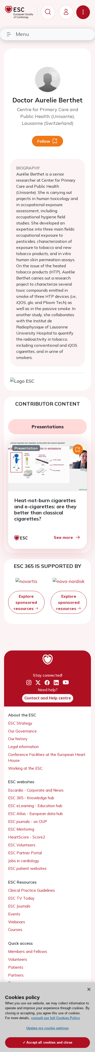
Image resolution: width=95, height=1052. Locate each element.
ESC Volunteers (21, 845)
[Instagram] (28, 683)
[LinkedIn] (56, 683)
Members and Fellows (27, 951)
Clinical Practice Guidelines (31, 890)
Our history (17, 738)
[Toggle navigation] (83, 12)
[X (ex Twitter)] (38, 683)
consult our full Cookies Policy (55, 1018)
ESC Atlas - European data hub (35, 813)
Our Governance (22, 731)
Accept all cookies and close (49, 1042)
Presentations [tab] (48, 427)
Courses (15, 929)
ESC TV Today (21, 898)
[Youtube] (66, 682)
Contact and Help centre (47, 698)
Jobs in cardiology (23, 860)
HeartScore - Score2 (26, 837)
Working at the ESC (25, 768)
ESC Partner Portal (25, 852)
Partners (16, 975)
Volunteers (17, 959)
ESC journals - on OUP (27, 821)
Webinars (16, 922)
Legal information (23, 746)
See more (63, 537)
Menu (22, 34)
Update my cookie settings (47, 1028)
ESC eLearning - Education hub (35, 805)
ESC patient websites (27, 868)
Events (14, 914)
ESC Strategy (20, 723)
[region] (47, 1017)
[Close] (88, 989)
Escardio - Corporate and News (36, 790)
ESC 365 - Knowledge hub (31, 797)
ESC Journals (19, 906)
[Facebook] (47, 683)
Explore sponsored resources (25, 602)
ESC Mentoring (21, 829)
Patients (15, 967)
